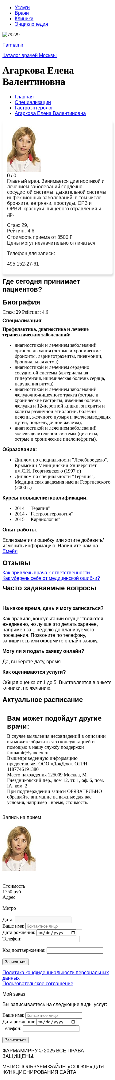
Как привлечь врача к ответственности (46, 572)
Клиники (24, 18)
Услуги (22, 7)
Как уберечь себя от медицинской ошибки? (51, 578)
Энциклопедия (31, 24)
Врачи (22, 13)
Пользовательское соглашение (37, 983)
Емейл (9, 551)
